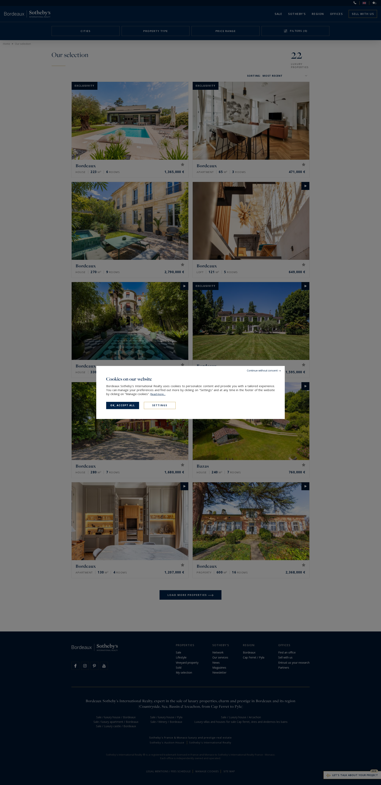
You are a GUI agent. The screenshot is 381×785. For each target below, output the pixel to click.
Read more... (157, 394)
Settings (159, 405)
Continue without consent (262, 370)
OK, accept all (122, 405)
